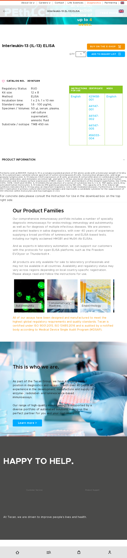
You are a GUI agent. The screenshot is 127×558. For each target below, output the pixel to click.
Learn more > (27, 423)
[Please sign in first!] (3, 81)
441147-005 (94, 127)
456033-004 (94, 137)
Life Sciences (75, 3)
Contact (59, 3)
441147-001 (94, 108)
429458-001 (94, 98)
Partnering (111, 3)
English (76, 96)
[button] (63, 295)
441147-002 (94, 117)
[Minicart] (79, 552)
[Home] (17, 552)
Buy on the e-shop (103, 47)
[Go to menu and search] (48, 552)
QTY (72, 54)
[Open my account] (109, 552)
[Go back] (5, 11)
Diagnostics (94, 3)
